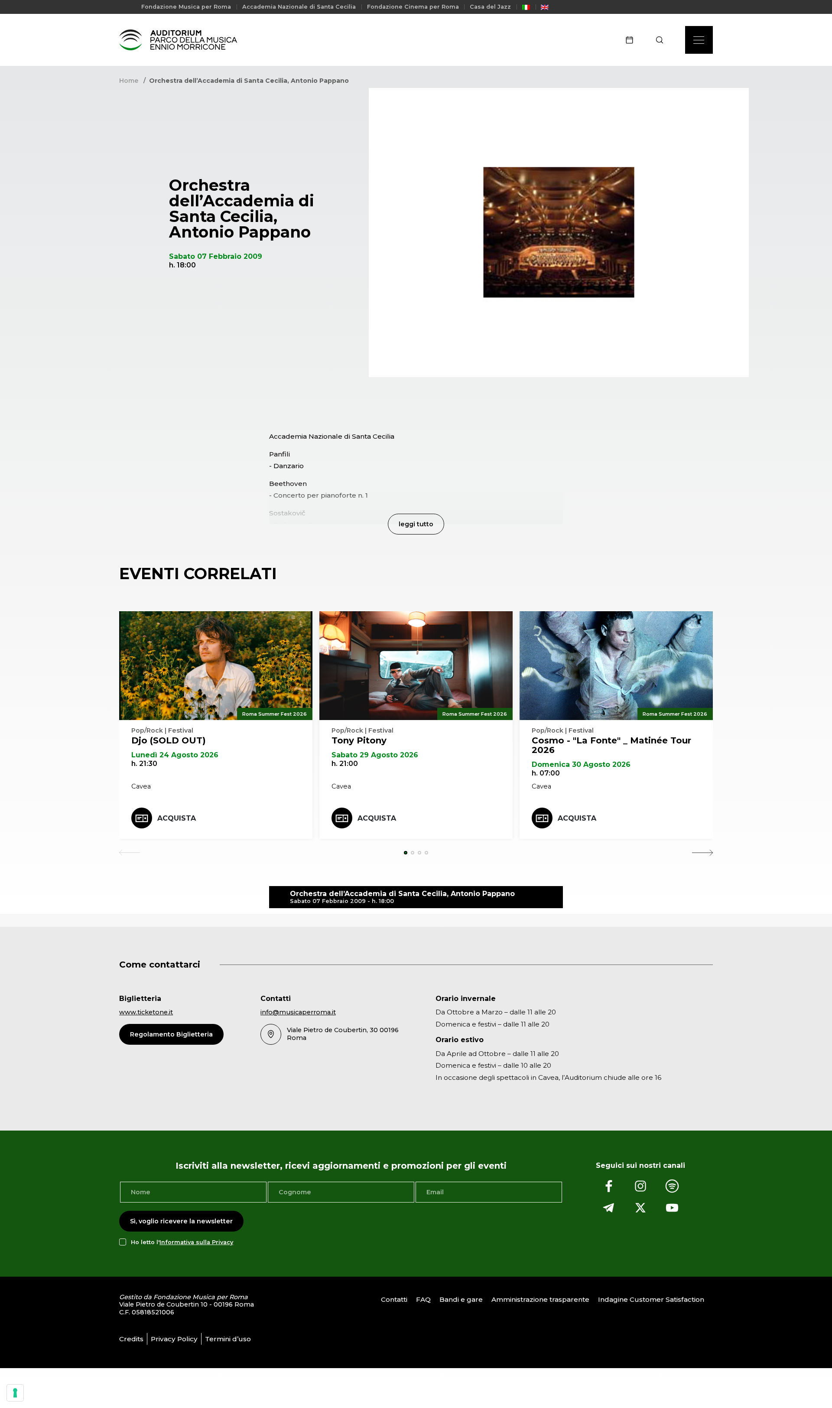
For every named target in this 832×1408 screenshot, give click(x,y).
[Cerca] (662, 40)
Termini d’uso (228, 1339)
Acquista (176, 818)
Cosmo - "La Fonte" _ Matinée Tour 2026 (611, 745)
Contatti (394, 1299)
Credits (131, 1339)
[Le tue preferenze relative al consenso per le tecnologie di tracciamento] (15, 1393)
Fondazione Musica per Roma (186, 6)
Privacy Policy (174, 1339)
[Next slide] (702, 853)
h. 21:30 (144, 763)
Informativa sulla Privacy (196, 1242)
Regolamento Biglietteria (171, 1034)
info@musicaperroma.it (298, 1012)
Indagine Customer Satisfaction (651, 1299)
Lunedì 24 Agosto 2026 (174, 755)
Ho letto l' (182, 1242)
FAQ (423, 1299)
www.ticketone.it (146, 1012)
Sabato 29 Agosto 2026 (375, 755)
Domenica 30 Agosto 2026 (581, 764)
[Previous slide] (129, 853)
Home (128, 81)
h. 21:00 (345, 763)
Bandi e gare (461, 1299)
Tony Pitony (359, 740)
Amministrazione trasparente (540, 1299)
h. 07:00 (546, 773)
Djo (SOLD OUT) (168, 740)
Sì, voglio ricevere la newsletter (181, 1221)
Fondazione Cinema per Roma (413, 6)
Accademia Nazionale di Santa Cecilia (299, 6)
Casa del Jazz (490, 6)
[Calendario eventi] (632, 40)
